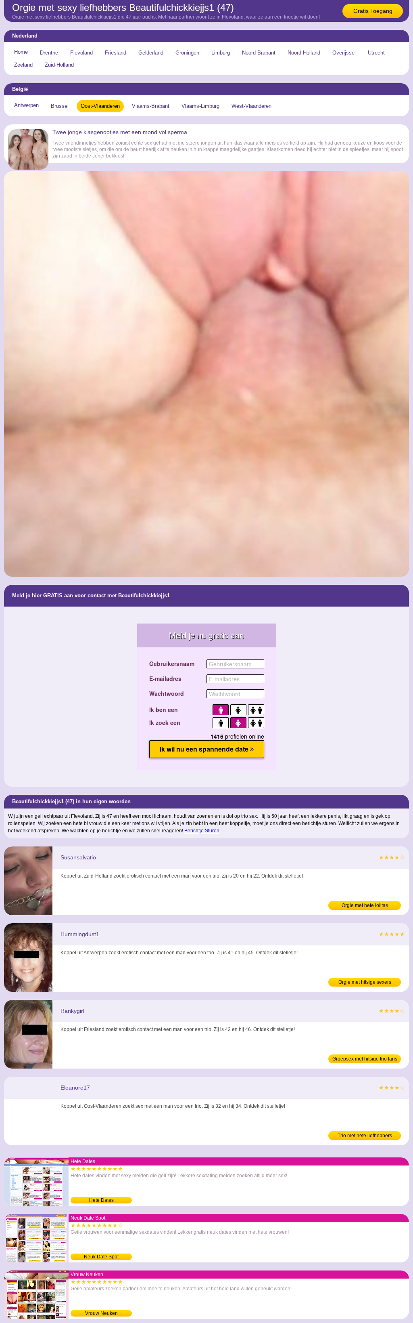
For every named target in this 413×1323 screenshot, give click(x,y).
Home (21, 52)
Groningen (187, 53)
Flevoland (81, 53)
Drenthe (49, 53)
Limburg (220, 53)
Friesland (115, 53)
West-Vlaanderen (251, 106)
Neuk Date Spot (101, 1257)
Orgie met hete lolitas (365, 905)
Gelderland (150, 53)
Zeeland (23, 65)
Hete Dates (101, 1200)
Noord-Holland (304, 53)
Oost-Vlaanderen (100, 106)
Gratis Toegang (372, 11)
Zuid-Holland (59, 65)
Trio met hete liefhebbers (365, 1135)
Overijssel (344, 53)
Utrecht (376, 53)
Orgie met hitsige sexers (364, 982)
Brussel (60, 106)
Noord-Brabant (258, 53)
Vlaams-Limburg (200, 106)
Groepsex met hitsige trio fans (364, 1059)
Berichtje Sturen (201, 831)
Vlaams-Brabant (150, 106)
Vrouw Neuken (101, 1313)
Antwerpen (26, 105)
